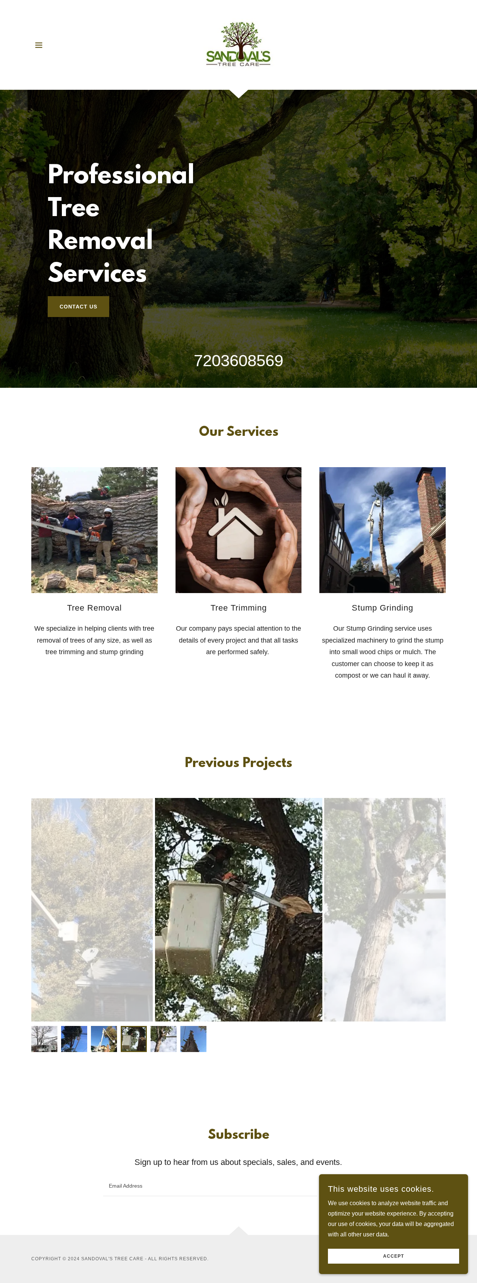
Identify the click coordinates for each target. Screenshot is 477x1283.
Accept (393, 1256)
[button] (38, 45)
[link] (238, 44)
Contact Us (78, 307)
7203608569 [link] (238, 360)
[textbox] (210, 1185)
